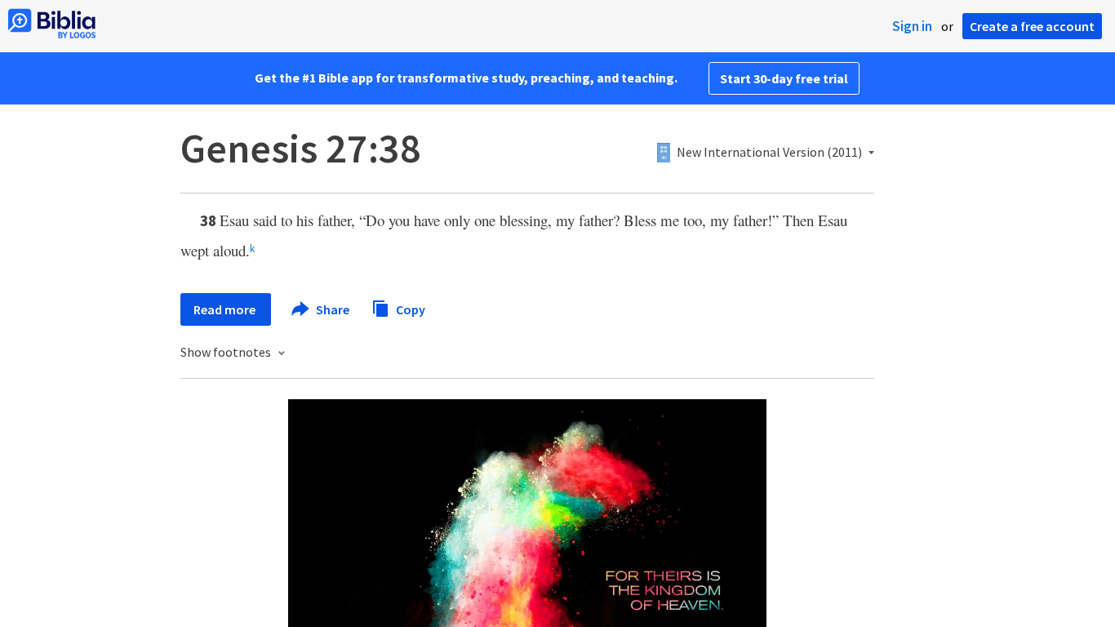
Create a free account (1032, 26)
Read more (225, 309)
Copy (409, 308)
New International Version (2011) (769, 152)
